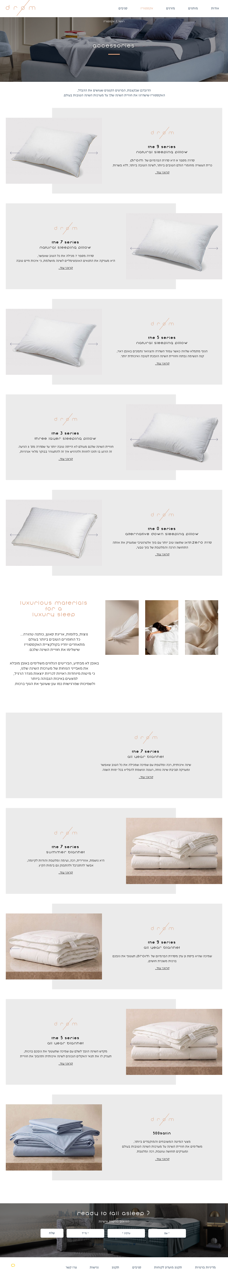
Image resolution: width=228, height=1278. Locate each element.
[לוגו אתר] (20, 15)
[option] (54, 151)
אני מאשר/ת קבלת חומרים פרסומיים (114, 1244)
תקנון (115, 1268)
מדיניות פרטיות (205, 1268)
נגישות (94, 1268)
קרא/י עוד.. (162, 173)
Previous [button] (11, 153)
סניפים (136, 1268)
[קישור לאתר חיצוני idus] (12, 1269)
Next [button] (96, 153)
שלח (52, 1233)
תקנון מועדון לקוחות (168, 1268)
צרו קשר (71, 1268)
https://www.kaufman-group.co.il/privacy (108, 1260)
